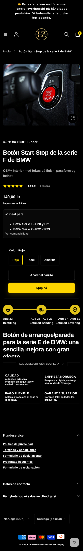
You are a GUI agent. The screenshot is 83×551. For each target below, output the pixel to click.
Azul (32, 259)
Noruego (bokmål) (49, 518)
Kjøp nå (41, 288)
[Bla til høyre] (76, 95)
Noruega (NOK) (14, 518)
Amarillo (50, 259)
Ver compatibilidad (17, 233)
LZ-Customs (33, 545)
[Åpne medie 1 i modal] (41, 95)
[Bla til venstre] (7, 95)
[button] (5, 34)
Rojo (15, 259)
